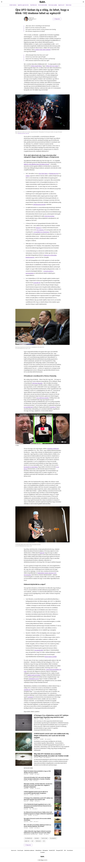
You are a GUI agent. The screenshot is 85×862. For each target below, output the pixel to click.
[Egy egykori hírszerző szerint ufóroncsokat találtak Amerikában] (57, 820)
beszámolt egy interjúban (31, 467)
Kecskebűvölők (39, 650)
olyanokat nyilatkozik (53, 448)
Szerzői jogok (20, 850)
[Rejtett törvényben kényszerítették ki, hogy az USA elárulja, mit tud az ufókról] (57, 772)
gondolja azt (27, 689)
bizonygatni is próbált (51, 656)
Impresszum (13, 850)
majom (30, 20)
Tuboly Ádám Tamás (34, 834)
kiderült (42, 553)
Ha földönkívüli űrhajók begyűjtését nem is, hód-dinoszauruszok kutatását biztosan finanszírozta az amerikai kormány (37, 806)
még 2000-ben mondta (43, 398)
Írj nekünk (42, 852)
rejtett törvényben (49, 216)
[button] (28, 838)
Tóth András (26, 827)
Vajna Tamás (36, 757)
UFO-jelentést (40, 230)
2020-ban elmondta (37, 383)
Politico (28, 175)
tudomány (42, 739)
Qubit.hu (25, 815)
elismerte (38, 227)
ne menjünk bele (28, 407)
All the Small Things (36, 66)
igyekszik (30, 697)
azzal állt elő (36, 282)
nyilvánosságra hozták (39, 204)
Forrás (18, 445)
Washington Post (53, 173)
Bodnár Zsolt (31, 17)
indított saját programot (33, 675)
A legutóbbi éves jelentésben (41, 232)
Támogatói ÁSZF (59, 850)
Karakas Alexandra (27, 834)
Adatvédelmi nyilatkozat (29, 850)
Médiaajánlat (45, 850)
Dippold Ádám (26, 788)
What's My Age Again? (52, 66)
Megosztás (57, 18)
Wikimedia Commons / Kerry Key (23, 133)
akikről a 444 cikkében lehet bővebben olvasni (36, 164)
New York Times (43, 173)
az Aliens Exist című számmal (42, 49)
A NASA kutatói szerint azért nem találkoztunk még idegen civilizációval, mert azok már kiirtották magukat (51, 735)
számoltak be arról (33, 678)
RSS (65, 850)
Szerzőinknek (70, 850)
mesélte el (53, 407)
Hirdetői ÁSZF (52, 850)
